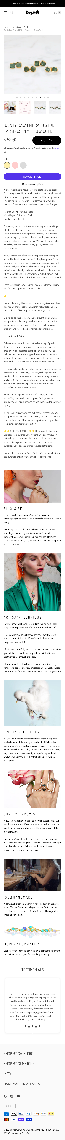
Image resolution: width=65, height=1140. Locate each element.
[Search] (11, 12)
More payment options (32, 184)
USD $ (8, 1106)
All (25, 27)
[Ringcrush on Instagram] (13, 1096)
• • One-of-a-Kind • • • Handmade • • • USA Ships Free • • (32, 3)
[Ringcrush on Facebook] (7, 1096)
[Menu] (5, 12)
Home (6, 27)
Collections (16, 27)
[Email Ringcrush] (20, 1096)
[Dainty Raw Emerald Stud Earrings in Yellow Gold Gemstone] (32, 64)
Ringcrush (15, 1129)
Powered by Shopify (19, 1133)
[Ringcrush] (32, 12)
